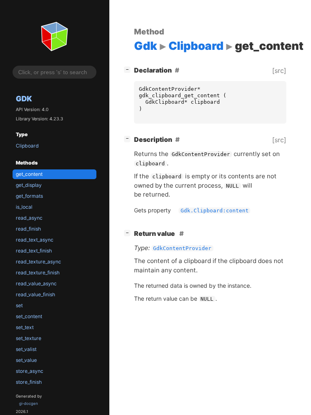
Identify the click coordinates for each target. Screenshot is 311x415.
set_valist (26, 349)
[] (129, 69)
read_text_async (34, 240)
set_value (26, 360)
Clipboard (27, 146)
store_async (29, 371)
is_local (24, 207)
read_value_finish (35, 294)
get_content (29, 174)
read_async (29, 218)
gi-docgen (28, 403)
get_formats (29, 196)
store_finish (29, 382)
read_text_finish (34, 251)
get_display (29, 185)
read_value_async (36, 283)
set (19, 305)
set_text (25, 327)
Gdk (24, 98)
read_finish (28, 229)
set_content (29, 316)
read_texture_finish (38, 273)
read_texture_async (38, 262)
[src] (279, 70)
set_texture (28, 338)
